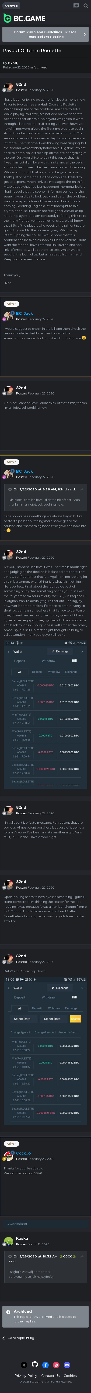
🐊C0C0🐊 (67, 1256)
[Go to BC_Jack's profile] (8, 316)
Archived (40, 67)
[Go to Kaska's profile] (8, 1241)
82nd (12, 63)
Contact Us (50, 1376)
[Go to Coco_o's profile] (8, 1156)
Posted (35, 90)
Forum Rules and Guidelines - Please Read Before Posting (45, 34)
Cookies (70, 1376)
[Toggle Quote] (10, 489)
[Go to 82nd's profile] (8, 87)
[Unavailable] (45, 1050)
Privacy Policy (25, 1376)
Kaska (22, 1238)
